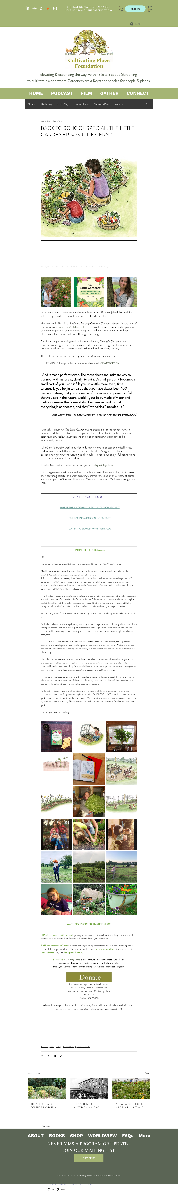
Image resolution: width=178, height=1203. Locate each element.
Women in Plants (102, 104)
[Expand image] (56, 292)
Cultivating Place (47, 1046)
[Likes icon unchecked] (48, 1189)
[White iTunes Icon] (41, 8)
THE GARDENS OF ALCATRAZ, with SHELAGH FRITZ (87, 1105)
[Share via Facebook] (42, 1055)
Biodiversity (46, 104)
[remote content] (89, 256)
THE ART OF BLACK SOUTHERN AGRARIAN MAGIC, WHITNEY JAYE (43, 1105)
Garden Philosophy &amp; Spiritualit (76, 1046)
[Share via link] (61, 1055)
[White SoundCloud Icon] (34, 8)
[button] (147, 104)
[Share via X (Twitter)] (48, 1055)
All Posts (32, 104)
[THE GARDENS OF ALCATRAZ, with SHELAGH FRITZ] (89, 1088)
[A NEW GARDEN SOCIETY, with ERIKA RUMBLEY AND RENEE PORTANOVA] (131, 1088)
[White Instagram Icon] (55, 8)
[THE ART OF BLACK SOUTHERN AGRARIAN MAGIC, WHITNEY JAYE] (47, 1088)
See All (147, 1073)
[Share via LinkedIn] (55, 1055)
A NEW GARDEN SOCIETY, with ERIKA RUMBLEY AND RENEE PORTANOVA (130, 1105)
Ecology (58, 1046)
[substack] (48, 8)
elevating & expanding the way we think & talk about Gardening (89, 74)
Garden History (82, 104)
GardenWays (63, 104)
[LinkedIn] (27, 8)
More (117, 104)
